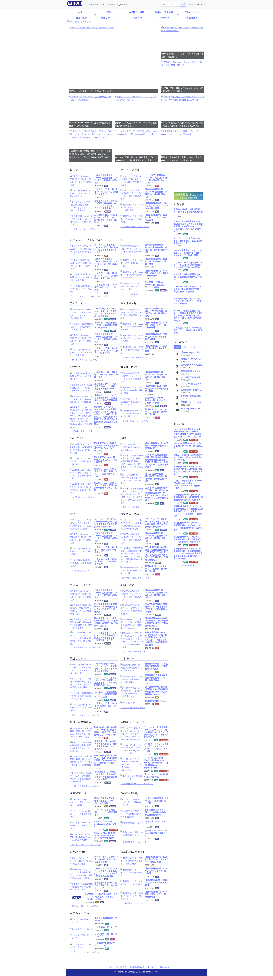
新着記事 (111, 4)
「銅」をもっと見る (129, 294)
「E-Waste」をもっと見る (81, 431)
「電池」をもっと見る (79, 570)
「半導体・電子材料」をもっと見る (85, 647)
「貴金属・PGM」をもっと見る (134, 421)
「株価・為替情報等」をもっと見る (85, 786)
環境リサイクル (109, 17)
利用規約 (122, 967)
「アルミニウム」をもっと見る (83, 360)
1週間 (185, 347)
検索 (183, 4)
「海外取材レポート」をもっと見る (85, 844)
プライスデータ (192, 12)
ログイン (201, 4)
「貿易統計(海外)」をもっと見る (84, 906)
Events (163, 17)
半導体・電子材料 (164, 12)
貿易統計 (190, 17)
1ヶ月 (192, 347)
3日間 (177, 347)
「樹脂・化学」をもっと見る (133, 651)
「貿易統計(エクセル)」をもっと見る (136, 903)
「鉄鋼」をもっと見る (130, 507)
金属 (80, 12)
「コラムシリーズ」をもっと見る (84, 952)
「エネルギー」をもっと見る (133, 707)
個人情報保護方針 (137, 967)
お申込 (103, 4)
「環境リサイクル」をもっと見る (84, 715)
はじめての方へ (91, 4)
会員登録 (191, 4)
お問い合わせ (164, 967)
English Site (122, 4)
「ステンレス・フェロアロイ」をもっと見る (89, 296)
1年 (199, 347)
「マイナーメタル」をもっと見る (135, 226)
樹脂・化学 (81, 17)
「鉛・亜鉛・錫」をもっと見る (134, 357)
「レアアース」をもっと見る (82, 229)
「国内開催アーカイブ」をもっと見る (137, 783)
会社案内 (151, 967)
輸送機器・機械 (136, 12)
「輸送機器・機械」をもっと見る (135, 578)
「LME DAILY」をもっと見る (82, 497)
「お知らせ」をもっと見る (185, 565)
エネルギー (136, 17)
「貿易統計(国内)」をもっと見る (134, 842)
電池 (109, 12)
